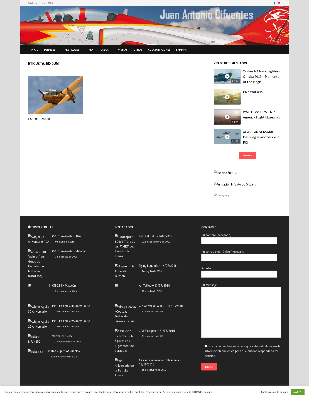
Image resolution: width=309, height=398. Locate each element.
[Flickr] (279, 3)
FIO (91, 49)
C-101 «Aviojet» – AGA (66, 236)
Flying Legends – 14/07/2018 (158, 266)
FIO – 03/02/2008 (39, 119)
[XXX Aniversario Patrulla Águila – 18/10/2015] (125, 361)
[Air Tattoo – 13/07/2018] (125, 286)
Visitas (123, 49)
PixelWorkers (253, 92)
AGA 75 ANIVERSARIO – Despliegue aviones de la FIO (261, 137)
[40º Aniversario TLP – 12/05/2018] (125, 307)
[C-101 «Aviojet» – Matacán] (39, 252)
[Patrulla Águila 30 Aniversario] (39, 307)
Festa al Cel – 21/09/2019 (155, 236)
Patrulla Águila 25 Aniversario (71, 321)
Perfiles (49, 49)
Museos (104, 49)
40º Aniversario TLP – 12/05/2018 (161, 306)
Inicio (34, 49)
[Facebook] (275, 3)
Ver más (247, 155)
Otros (137, 49)
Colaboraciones (159, 49)
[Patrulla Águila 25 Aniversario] (39, 322)
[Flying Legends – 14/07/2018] (125, 266)
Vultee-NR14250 (62, 336)
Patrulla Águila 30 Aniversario (71, 306)
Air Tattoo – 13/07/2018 (154, 285)
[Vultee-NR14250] (39, 337)
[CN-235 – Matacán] (39, 286)
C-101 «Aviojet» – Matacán (69, 251)
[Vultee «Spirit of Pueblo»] (36, 352)
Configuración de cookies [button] (274, 392)
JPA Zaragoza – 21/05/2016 (157, 331)
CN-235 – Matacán (64, 285)
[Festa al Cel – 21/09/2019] (125, 237)
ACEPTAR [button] (297, 391)
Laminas (181, 49)
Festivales (72, 49)
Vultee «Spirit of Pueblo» (64, 351)
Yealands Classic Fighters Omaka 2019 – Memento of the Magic (261, 76)
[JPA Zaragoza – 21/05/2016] (125, 331)
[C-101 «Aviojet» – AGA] (39, 237)
